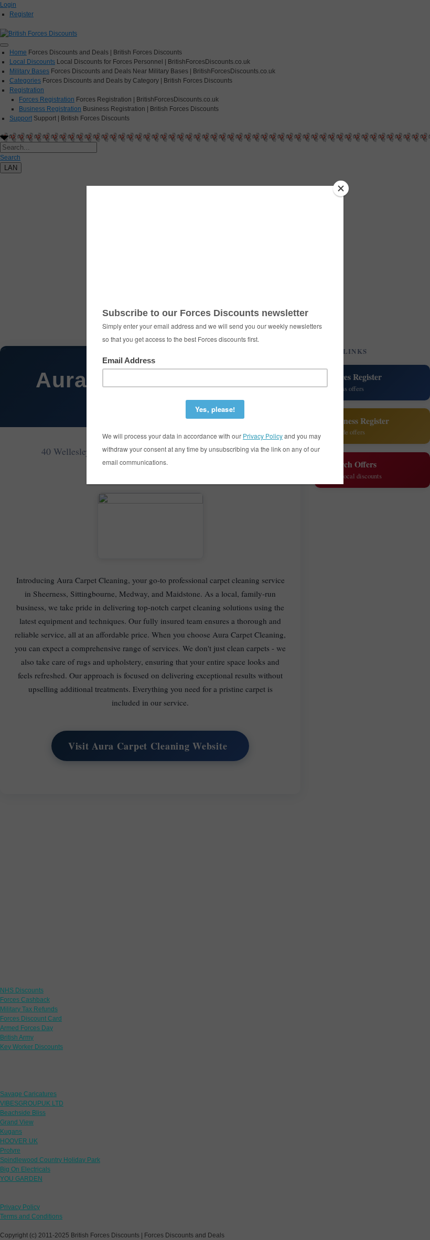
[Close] (341, 188)
